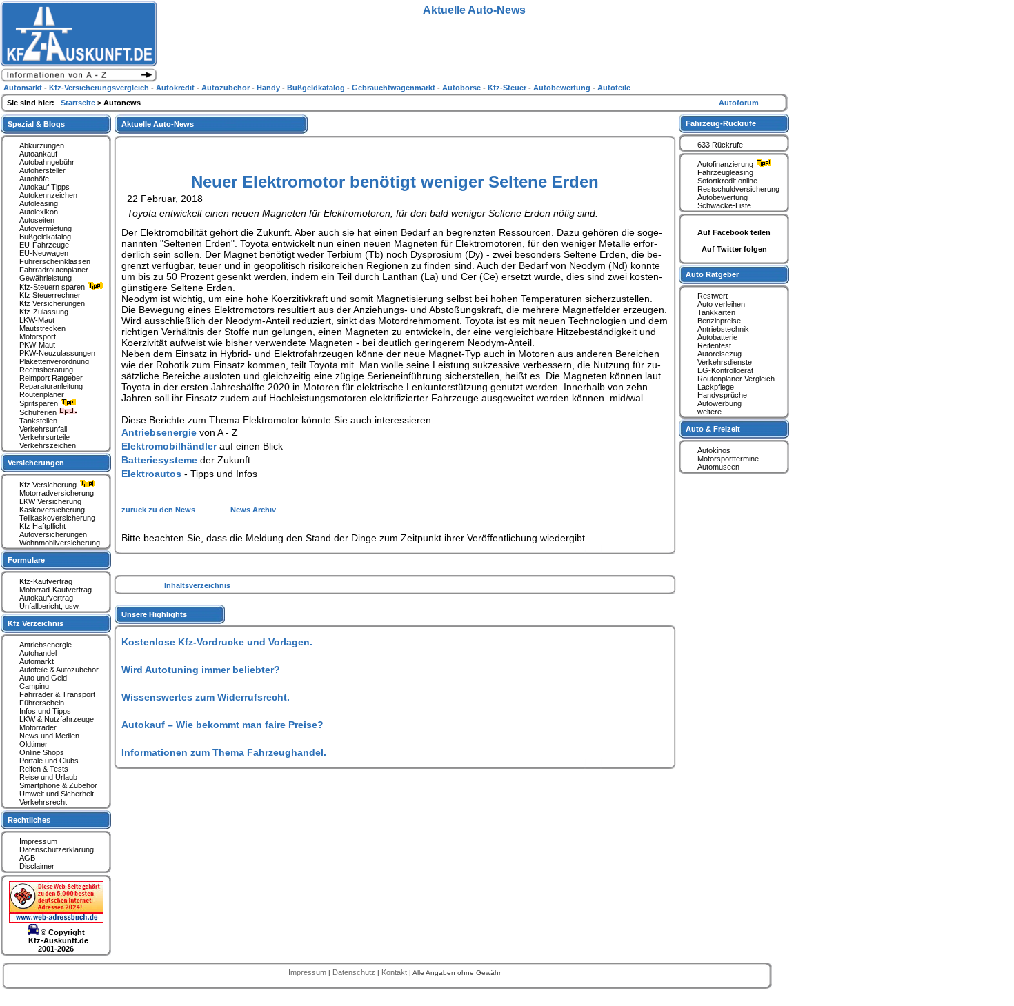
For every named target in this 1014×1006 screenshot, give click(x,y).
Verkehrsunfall (43, 429)
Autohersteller (42, 170)
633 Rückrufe (720, 145)
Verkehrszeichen (47, 445)
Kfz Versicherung (49, 485)
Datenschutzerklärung (56, 849)
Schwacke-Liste (724, 205)
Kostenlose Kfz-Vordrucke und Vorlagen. (216, 641)
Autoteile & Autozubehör (59, 669)
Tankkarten (716, 312)
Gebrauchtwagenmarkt (394, 87)
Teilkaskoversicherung (57, 518)
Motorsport (37, 336)
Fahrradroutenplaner (53, 269)
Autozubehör (226, 87)
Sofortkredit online (727, 181)
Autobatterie (717, 337)
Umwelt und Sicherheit (56, 793)
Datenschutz (354, 972)
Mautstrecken (42, 328)
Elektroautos (151, 473)
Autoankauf (38, 154)
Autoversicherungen (53, 534)
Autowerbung (719, 403)
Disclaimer (36, 866)
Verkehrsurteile (44, 437)
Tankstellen (38, 420)
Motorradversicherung (56, 493)
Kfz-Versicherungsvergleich (100, 87)
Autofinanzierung (726, 164)
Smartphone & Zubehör (58, 785)
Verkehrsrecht (43, 802)
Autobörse (462, 87)
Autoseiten (36, 220)
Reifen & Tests (43, 769)
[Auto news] (78, 80)
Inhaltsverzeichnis (197, 585)
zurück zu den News (159, 509)
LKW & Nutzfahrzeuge (56, 719)
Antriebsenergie (159, 432)
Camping (34, 686)
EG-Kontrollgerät (725, 370)
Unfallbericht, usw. (49, 606)
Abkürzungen (41, 145)
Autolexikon (38, 212)
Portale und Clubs (49, 760)
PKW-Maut (37, 345)
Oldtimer (33, 744)
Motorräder (38, 727)
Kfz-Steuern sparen (53, 287)
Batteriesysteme (159, 459)
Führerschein (41, 702)
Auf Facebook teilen (734, 232)
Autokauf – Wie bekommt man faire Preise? (222, 724)
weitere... (712, 412)
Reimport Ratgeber (51, 378)
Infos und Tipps (45, 711)
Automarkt (36, 661)
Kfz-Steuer (508, 87)
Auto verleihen (721, 304)
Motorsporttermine (728, 458)
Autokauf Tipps (44, 187)
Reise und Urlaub (48, 777)
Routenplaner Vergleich (736, 378)
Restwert (712, 296)
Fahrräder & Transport (57, 694)
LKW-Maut (36, 320)
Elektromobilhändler (169, 446)
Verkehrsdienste (724, 362)
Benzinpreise (719, 320)
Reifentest (714, 345)
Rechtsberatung (46, 369)
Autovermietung (45, 228)
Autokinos (713, 450)
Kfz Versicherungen (52, 303)
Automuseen (718, 467)
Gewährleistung (45, 278)
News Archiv (253, 509)
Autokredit (176, 87)
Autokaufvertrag (46, 598)
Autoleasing (38, 203)
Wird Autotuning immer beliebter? (200, 669)
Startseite (79, 103)
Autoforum (739, 103)
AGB (27, 858)
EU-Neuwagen (43, 253)
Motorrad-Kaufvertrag (55, 589)
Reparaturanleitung (51, 386)
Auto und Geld (43, 678)
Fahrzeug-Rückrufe (721, 123)
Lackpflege (715, 387)
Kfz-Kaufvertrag (45, 581)
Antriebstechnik (723, 329)
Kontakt (395, 972)
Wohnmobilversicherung (59, 543)
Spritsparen (39, 403)
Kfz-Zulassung (43, 312)
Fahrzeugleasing (725, 172)
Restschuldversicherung (738, 189)
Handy (269, 87)
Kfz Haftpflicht (42, 526)
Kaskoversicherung (52, 509)
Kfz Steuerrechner (50, 295)
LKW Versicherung (50, 501)
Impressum (38, 841)
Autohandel (38, 653)
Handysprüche (722, 395)
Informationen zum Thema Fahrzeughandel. (223, 752)
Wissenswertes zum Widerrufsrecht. (205, 697)
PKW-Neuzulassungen (57, 353)
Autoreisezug (719, 354)
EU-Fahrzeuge (44, 245)
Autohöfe (34, 178)
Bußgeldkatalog (45, 236)
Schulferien (39, 412)
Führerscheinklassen (54, 261)
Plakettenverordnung (54, 361)
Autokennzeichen (48, 195)
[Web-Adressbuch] (56, 920)
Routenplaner (41, 394)
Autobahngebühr (46, 162)
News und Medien (49, 736)
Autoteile (613, 87)
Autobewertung (722, 197)
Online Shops (41, 752)
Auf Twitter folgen (734, 249)
